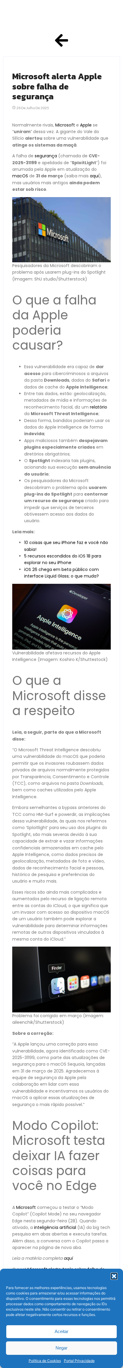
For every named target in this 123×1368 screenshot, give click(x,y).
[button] (114, 1276)
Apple (86, 125)
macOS (20, 176)
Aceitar (61, 1331)
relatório (98, 407)
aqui (94, 176)
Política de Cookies (45, 1360)
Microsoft (65, 125)
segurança (46, 156)
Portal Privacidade (79, 1360)
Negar (61, 1347)
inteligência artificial (55, 1227)
